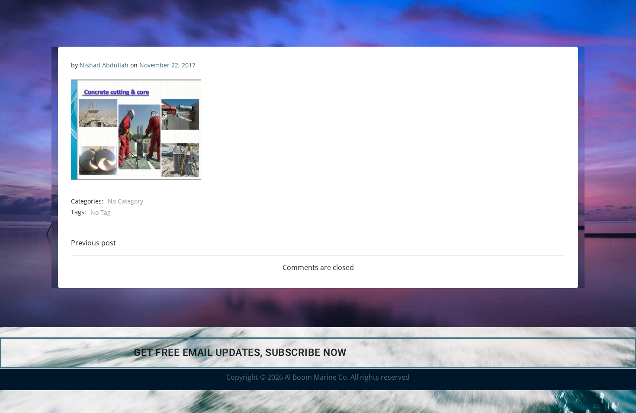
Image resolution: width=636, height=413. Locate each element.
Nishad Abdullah (104, 65)
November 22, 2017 (167, 65)
